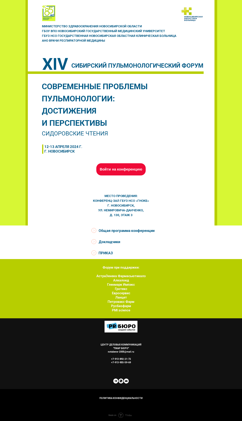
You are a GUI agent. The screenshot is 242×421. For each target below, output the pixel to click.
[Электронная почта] (126, 381)
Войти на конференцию (121, 169)
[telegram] (115, 381)
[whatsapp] (121, 381)
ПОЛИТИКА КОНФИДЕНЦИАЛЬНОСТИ (121, 398)
